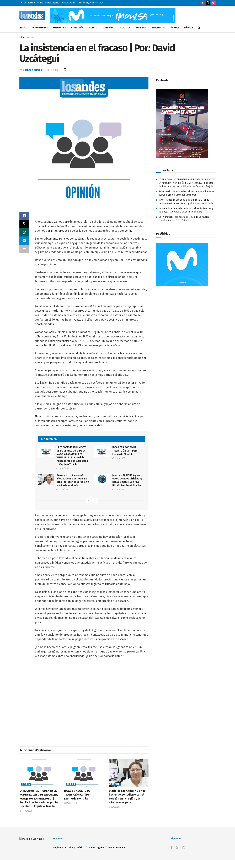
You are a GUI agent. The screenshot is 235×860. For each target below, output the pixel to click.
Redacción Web (33, 70)
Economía (77, 27)
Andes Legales (52, 3)
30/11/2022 (52, 70)
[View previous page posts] (88, 500)
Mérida (40, 3)
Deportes (59, 27)
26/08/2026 (63, 468)
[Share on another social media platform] (24, 249)
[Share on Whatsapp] (24, 232)
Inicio (23, 27)
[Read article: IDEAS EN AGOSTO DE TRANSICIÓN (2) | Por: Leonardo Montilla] (102, 451)
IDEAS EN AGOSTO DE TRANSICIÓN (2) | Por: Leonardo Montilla (124, 451)
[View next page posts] (94, 500)
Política (125, 27)
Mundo (93, 27)
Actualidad (39, 27)
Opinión (108, 27)
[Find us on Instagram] (213, 3)
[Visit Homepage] (32, 15)
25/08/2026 (119, 458)
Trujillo (22, 3)
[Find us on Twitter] (208, 3)
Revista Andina (68, 3)
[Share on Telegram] (24, 240)
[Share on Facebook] (24, 216)
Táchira (31, 3)
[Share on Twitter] (24, 224)
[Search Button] (199, 27)
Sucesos (141, 27)
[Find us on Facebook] (202, 3)
